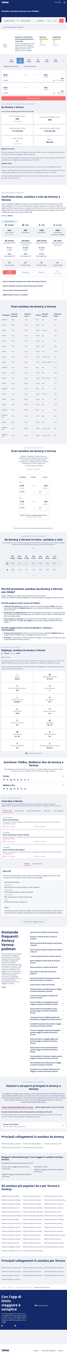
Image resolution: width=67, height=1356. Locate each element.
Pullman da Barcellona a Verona (54, 1235)
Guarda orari (17, 144)
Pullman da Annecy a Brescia (10, 1212)
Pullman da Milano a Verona (32, 1223)
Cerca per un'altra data (33, 517)
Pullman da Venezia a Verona (32, 1231)
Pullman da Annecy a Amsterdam (34, 1208)
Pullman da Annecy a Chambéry (11, 1216)
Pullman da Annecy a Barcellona (54, 1200)
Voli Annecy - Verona (41, 1167)
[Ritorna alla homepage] (5, 2)
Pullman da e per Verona (24, 1287)
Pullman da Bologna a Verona (11, 1231)
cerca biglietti (17, 121)
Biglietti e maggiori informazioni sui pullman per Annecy (49, 1171)
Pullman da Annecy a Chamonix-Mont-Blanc (37, 1148)
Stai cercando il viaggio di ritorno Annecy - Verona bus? (16, 1168)
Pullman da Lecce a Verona (31, 1239)
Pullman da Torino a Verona (53, 1227)
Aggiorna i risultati (32, 469)
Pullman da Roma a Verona (53, 1223)
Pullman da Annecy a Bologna (11, 1200)
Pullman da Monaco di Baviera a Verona (36, 1251)
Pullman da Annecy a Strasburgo (55, 1219)
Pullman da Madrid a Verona (10, 1227)
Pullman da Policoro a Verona (54, 1268)
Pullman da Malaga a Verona (10, 1247)
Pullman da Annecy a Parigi (32, 1200)
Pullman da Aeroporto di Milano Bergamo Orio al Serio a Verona (44, 1268)
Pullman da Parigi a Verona (32, 1235)
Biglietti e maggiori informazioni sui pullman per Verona (16, 1175)
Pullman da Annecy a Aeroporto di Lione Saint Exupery (19, 1148)
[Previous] (7, 557)
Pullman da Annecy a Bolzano (54, 1216)
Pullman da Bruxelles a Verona (54, 1247)
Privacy (60, 1351)
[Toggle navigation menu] (65, 2)
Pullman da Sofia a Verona (10, 1243)
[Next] (63, 60)
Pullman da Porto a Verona (32, 1243)
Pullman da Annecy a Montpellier (33, 1216)
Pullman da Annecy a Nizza (10, 1219)
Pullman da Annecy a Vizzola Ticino (12, 1223)
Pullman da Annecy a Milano (32, 1144)
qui (53, 528)
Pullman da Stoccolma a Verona (33, 1247)
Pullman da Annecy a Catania (10, 1204)
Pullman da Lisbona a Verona (11, 1235)
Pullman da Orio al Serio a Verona (12, 1268)
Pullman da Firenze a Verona (53, 1231)
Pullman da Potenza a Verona (11, 1271)
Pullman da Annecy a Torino (53, 1196)
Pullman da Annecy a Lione (53, 1144)
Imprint (36, 1351)
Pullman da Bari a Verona (52, 1239)
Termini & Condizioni (48, 1351)
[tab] (11, 66)
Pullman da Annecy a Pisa (52, 1212)
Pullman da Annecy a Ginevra (11, 1144)
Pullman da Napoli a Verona (32, 1227)
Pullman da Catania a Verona (10, 1239)
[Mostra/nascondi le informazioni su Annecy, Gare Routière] (63, 1125)
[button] (40, 21)
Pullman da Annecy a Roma (32, 1196)
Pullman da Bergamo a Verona (11, 1251)
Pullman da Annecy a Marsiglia (33, 1212)
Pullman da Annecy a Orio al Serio (34, 1219)
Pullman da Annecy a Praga (32, 1204)
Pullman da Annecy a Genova (53, 1204)
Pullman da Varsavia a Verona (54, 1243)
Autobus (10, 1287)
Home (3, 1287)
